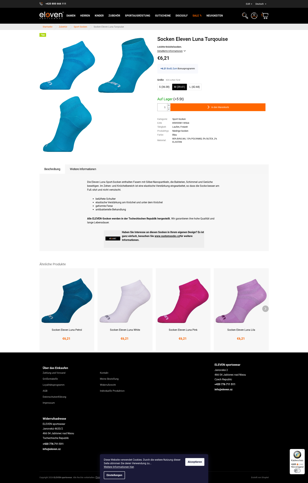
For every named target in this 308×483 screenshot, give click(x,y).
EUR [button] (248, 4)
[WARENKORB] (263, 15)
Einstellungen (114, 475)
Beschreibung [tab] (52, 169)
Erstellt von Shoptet (260, 477)
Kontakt (104, 372)
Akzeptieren (195, 461)
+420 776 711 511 (225, 384)
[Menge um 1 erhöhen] (168, 105)
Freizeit (184, 127)
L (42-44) (194, 86)
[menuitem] (71, 16)
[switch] (297, 471)
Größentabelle (50, 378)
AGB (45, 390)
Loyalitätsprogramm (54, 384)
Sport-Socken (179, 119)
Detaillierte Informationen (170, 51)
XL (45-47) (88, 346)
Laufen (175, 127)
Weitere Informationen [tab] (83, 169)
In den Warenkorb (220, 107)
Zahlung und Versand (54, 372)
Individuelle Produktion (112, 390)
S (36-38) (164, 86)
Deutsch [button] (259, 4)
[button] (245, 15)
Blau (174, 134)
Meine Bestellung (109, 378)
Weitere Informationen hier (119, 466)
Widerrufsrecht (108, 384)
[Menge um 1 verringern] (168, 109)
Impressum (49, 402)
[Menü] (303, 451)
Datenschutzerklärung (54, 396)
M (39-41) (179, 86)
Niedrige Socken (180, 131)
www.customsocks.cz (167, 236)
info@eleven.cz (223, 389)
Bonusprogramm (186, 68)
